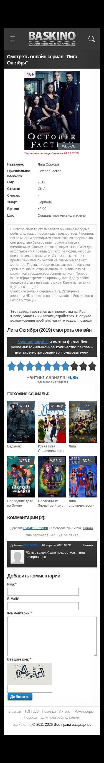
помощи (85, 320)
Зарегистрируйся (33, 341)
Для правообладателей (60, 717)
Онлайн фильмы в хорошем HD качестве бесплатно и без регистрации (52, 39)
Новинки (49, 711)
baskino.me (22, 724)
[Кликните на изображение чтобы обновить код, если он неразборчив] (29, 665)
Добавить (20, 696)
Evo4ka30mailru (35, 528)
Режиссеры (84, 711)
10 (92, 366)
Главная (14, 711)
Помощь (31, 717)
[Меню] (12, 38)
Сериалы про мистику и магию (62, 215)
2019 (41, 182)
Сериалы (45, 202)
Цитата (88, 528)
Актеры (65, 711)
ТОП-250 (31, 711)
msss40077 (32, 545)
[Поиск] (91, 38)
